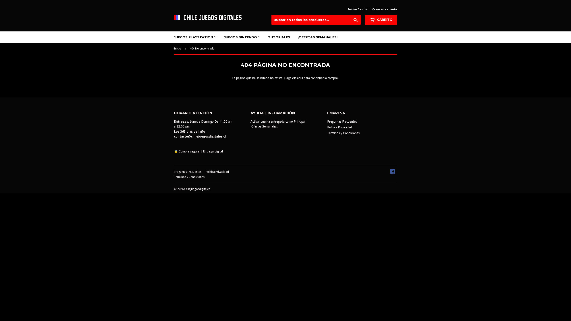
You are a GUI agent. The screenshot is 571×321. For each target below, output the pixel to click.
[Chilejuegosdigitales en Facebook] (392, 172)
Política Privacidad (339, 127)
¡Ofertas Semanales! (317, 37)
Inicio (177, 48)
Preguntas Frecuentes (342, 121)
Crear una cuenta (384, 9)
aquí (300, 78)
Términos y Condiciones (343, 133)
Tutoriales (279, 37)
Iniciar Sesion (357, 9)
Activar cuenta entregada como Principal (277, 121)
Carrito (384, 20)
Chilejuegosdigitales (197, 189)
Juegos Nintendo (241, 37)
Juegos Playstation (194, 37)
